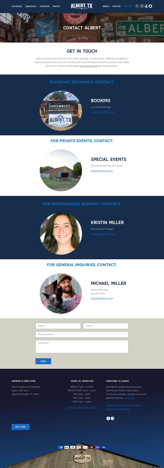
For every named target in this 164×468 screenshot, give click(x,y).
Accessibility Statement (118, 409)
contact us (129, 398)
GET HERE (20, 427)
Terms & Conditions (132, 405)
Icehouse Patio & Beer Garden (82, 407)
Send (43, 361)
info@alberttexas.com (102, 171)
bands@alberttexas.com (103, 112)
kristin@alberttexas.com (103, 234)
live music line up (88, 66)
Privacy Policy (113, 405)
